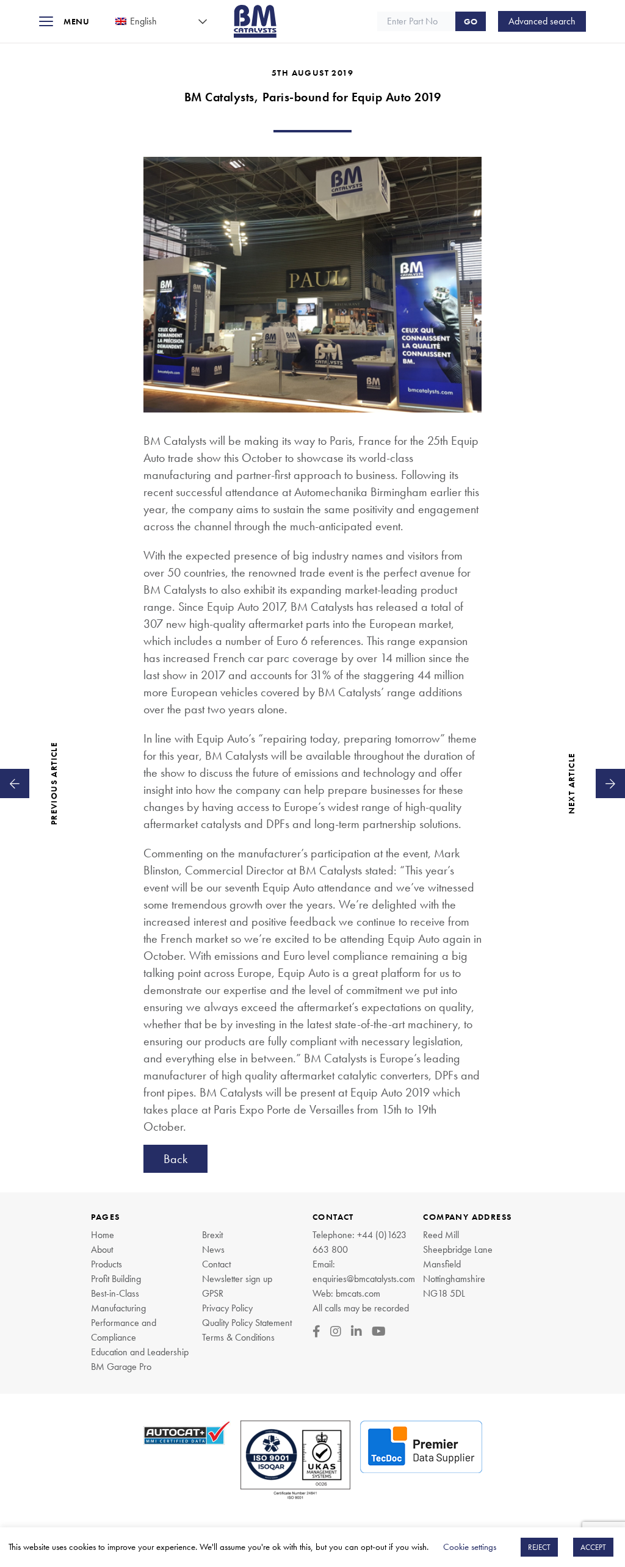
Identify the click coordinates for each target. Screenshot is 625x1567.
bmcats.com (358, 1293)
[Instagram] (335, 1331)
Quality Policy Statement (247, 1322)
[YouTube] (379, 1331)
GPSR (212, 1293)
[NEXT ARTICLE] (610, 783)
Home (102, 1234)
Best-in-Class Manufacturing (118, 1300)
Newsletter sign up (237, 1278)
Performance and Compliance (123, 1330)
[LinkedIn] (356, 1331)
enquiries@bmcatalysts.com (363, 1278)
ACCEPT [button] (593, 1547)
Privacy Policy (227, 1308)
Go (470, 21)
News (213, 1249)
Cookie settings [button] (469, 1547)
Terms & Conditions (238, 1337)
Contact (216, 1264)
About (102, 1249)
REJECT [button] (539, 1547)
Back (175, 1159)
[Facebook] (316, 1331)
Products (106, 1264)
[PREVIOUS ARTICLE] (14, 783)
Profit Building (116, 1278)
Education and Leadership (140, 1351)
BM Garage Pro (121, 1366)
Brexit (212, 1234)
